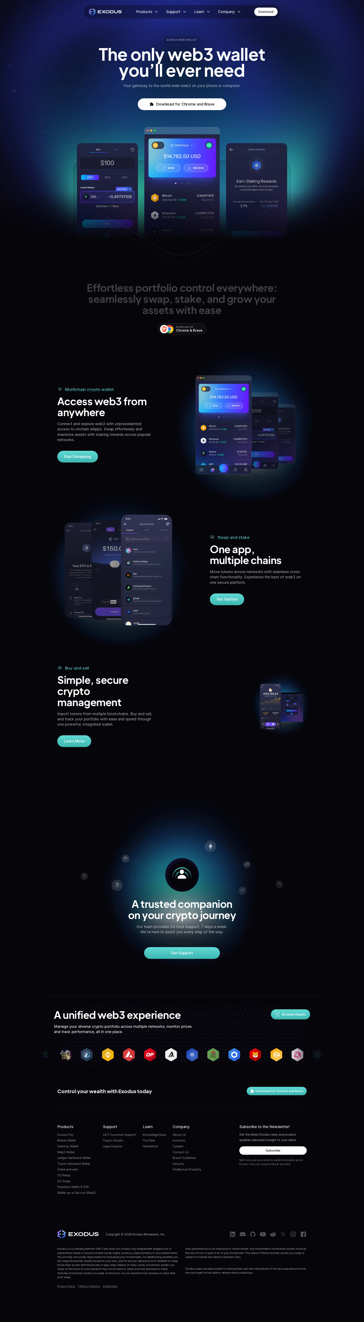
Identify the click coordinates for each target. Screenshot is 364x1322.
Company (226, 11)
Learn (199, 11)
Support (173, 11)
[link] (265, 12)
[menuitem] (76, 1135)
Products (144, 11)
